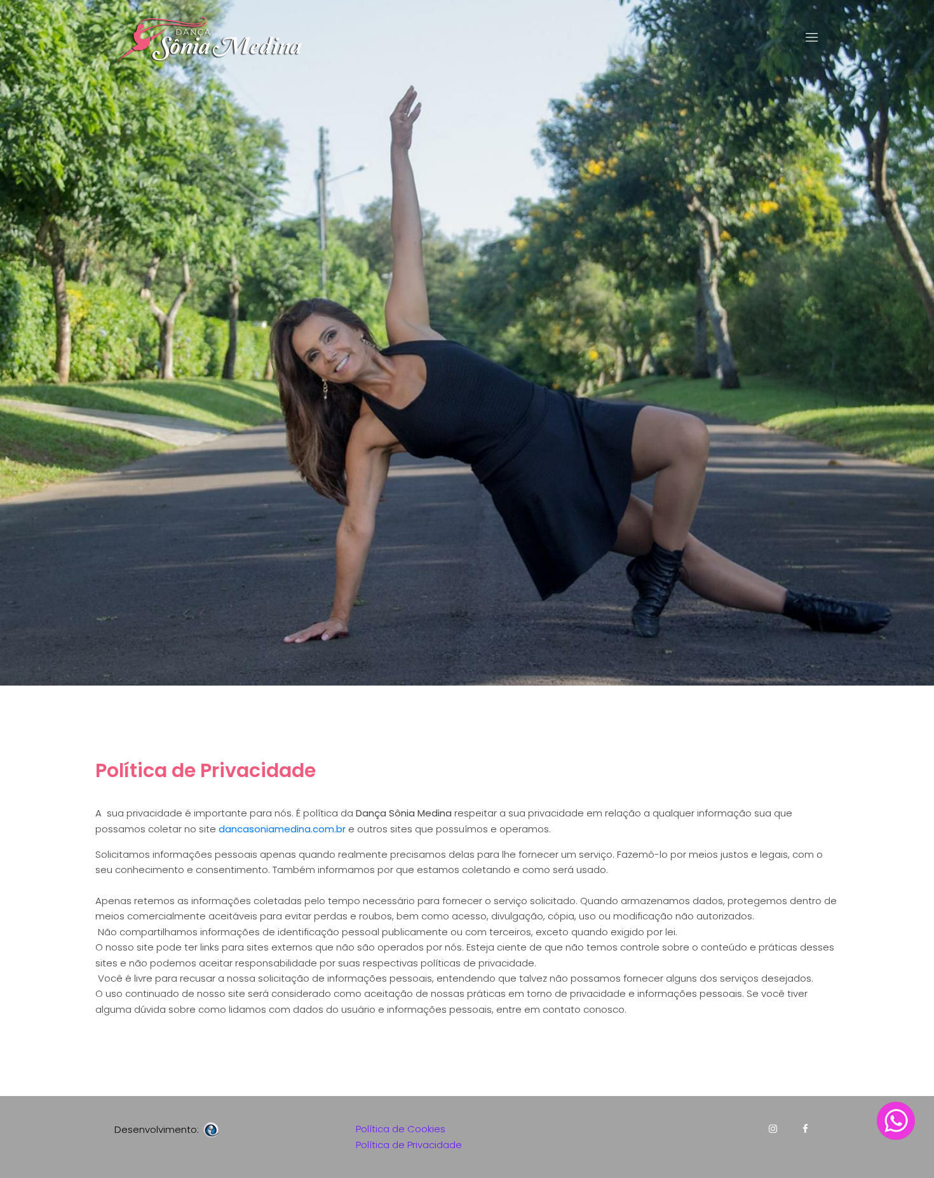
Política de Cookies (400, 1128)
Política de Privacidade (409, 1144)
